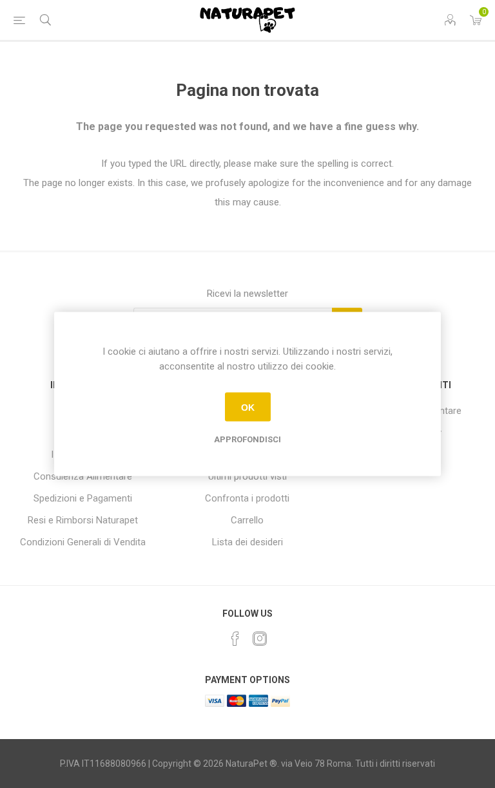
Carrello (247, 520)
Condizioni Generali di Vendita (83, 542)
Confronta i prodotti (247, 498)
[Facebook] (235, 638)
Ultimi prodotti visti (247, 476)
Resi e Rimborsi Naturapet (83, 520)
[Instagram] (259, 638)
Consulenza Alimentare (83, 476)
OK (248, 407)
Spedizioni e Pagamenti (83, 498)
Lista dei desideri (247, 542)
